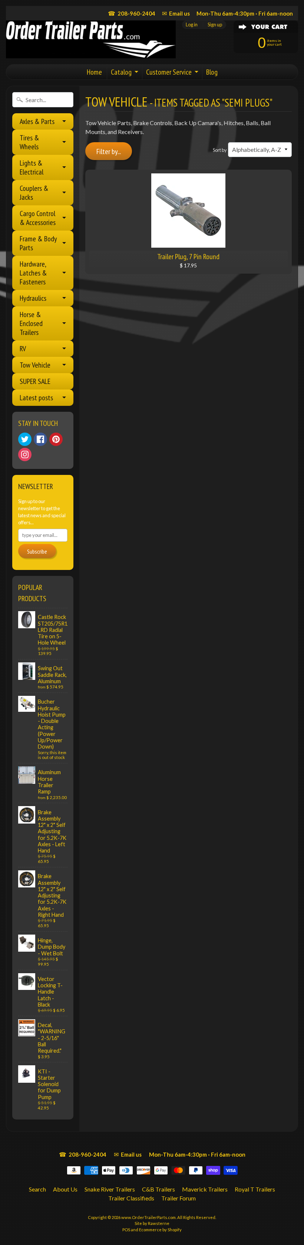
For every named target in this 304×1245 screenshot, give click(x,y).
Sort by (220, 150)
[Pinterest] (56, 439)
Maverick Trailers (205, 1189)
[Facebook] (40, 439)
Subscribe (37, 551)
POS (126, 1229)
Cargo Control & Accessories (38, 218)
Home (94, 72)
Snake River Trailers (110, 1189)
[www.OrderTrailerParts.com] (91, 39)
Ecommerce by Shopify (160, 1229)
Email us (176, 13)
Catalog (121, 72)
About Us (65, 1189)
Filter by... (108, 151)
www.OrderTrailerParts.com (148, 1217)
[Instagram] (25, 454)
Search (37, 1189)
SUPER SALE (35, 381)
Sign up (215, 24)
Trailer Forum (178, 1198)
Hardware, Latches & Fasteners (33, 273)
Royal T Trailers (255, 1189)
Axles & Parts (37, 121)
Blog (212, 72)
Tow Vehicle (35, 365)
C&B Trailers (158, 1189)
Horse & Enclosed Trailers (31, 323)
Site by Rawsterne (152, 1223)
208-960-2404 (131, 13)
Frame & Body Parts (38, 243)
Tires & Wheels (29, 142)
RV (23, 348)
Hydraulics (33, 298)
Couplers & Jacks (34, 192)
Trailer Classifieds (131, 1198)
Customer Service (169, 72)
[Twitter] (25, 439)
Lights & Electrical (31, 167)
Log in (192, 24)
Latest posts (36, 397)
